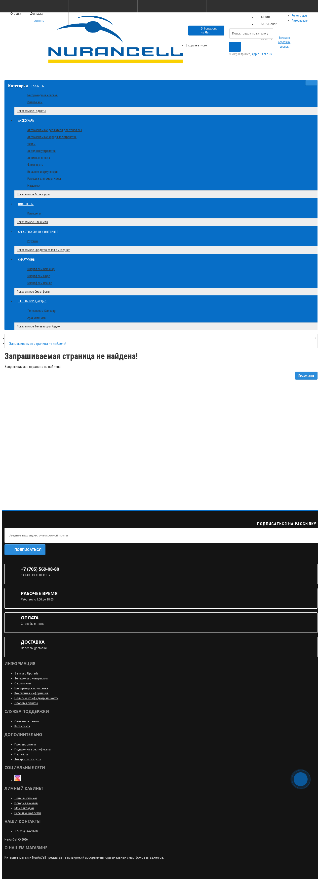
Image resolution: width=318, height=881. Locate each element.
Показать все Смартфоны (33, 291)
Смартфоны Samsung (41, 269)
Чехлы (31, 144)
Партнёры (21, 754)
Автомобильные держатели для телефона (54, 130)
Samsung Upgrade (26, 673)
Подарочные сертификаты (32, 749)
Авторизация (300, 20)
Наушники (33, 185)
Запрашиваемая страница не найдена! (37, 344)
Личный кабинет (25, 798)
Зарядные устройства (41, 151)
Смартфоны (26, 259)
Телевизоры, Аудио (32, 301)
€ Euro (265, 17)
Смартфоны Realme (39, 283)
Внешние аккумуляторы (42, 172)
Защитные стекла (38, 158)
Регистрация (300, 15)
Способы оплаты (26, 703)
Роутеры (32, 241)
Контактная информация (31, 693)
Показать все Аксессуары (33, 194)
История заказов (26, 803)
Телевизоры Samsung (41, 311)
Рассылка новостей (27, 813)
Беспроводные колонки (42, 95)
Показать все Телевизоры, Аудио (38, 326)
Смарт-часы (34, 102)
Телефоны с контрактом (31, 678)
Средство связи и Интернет (38, 232)
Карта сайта (22, 726)
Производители (25, 744)
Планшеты (26, 204)
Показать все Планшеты (32, 222)
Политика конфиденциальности (36, 698)
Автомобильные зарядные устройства (52, 137)
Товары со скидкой (27, 759)
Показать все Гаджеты (31, 111)
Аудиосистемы (36, 317)
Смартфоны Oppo (38, 276)
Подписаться (27, 550)
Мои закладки (24, 808)
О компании (22, 683)
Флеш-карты (35, 165)
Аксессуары (26, 120)
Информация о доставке (31, 688)
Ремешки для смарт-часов (44, 178)
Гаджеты (38, 86)
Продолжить (306, 375)
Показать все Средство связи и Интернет (43, 250)
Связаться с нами (26, 721)
